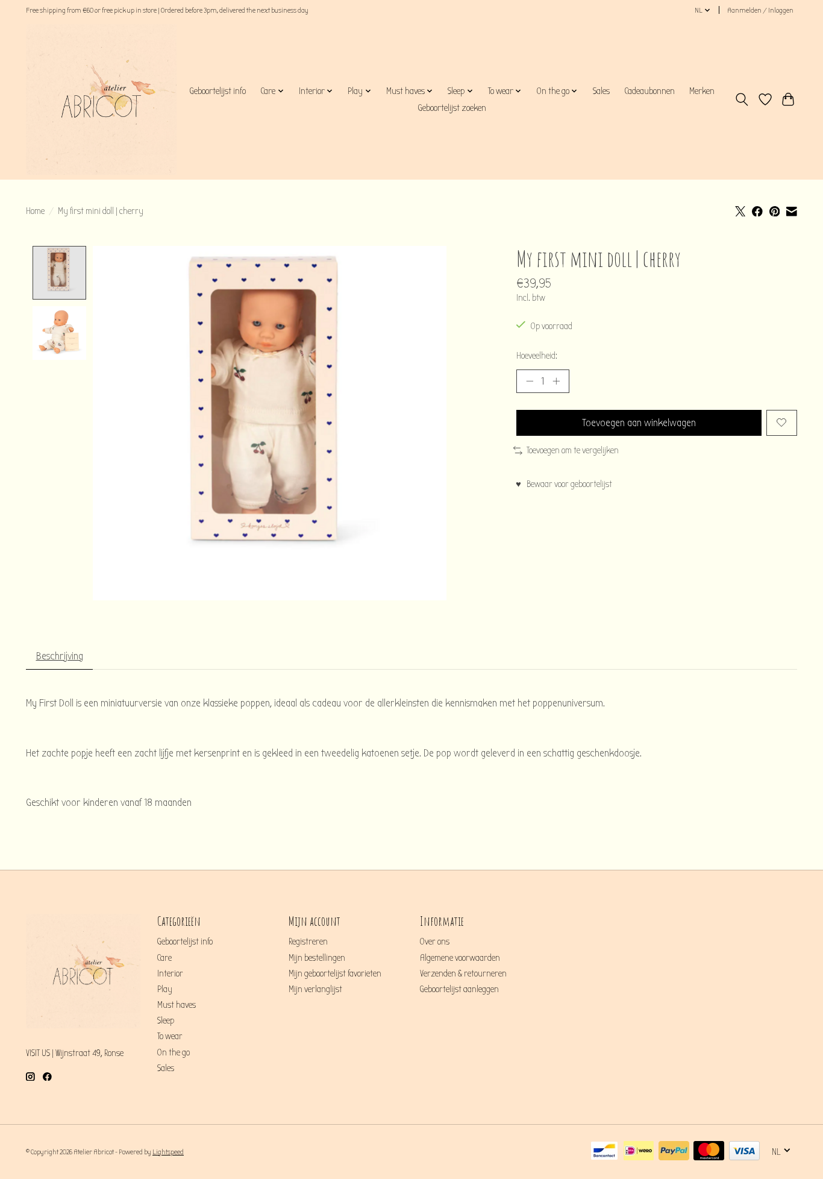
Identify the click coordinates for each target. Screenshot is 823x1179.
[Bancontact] (604, 1151)
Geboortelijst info (217, 91)
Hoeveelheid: (536, 356)
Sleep (165, 1021)
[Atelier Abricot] (101, 99)
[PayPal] (674, 1151)
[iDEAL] (639, 1151)
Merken (702, 91)
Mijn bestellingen (317, 958)
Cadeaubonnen (649, 91)
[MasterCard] (708, 1151)
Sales (601, 91)
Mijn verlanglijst (315, 989)
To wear (170, 1036)
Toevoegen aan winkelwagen (639, 423)
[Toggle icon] (742, 99)
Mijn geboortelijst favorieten (335, 974)
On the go (173, 1053)
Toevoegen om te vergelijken (573, 450)
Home (35, 211)
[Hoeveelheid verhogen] (556, 381)
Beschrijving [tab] (59, 656)
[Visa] (744, 1151)
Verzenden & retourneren (463, 974)
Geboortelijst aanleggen (459, 989)
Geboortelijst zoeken (452, 107)
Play (164, 989)
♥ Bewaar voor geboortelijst (564, 484)
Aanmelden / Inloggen (760, 10)
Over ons (434, 942)
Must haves (176, 1005)
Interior (170, 974)
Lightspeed (168, 1152)
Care (164, 958)
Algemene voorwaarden (460, 958)
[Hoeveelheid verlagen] (529, 381)
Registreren (308, 942)
